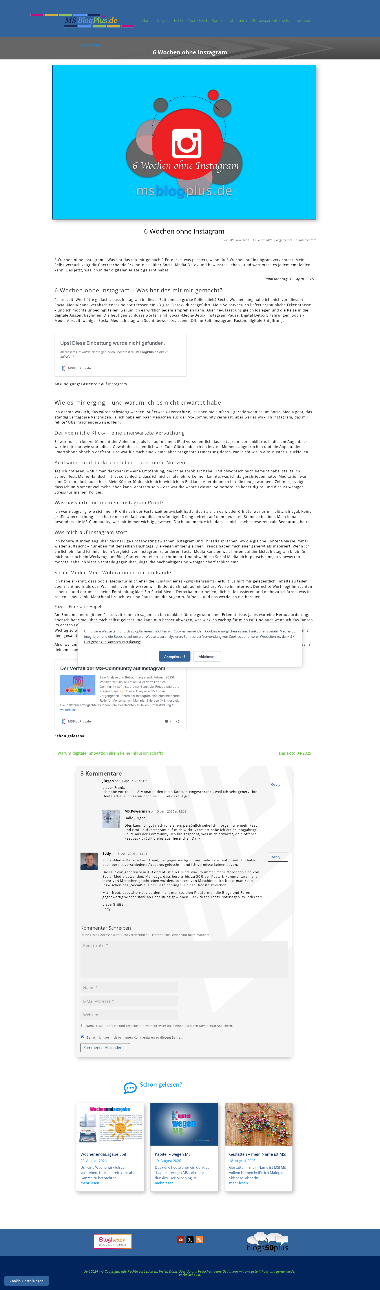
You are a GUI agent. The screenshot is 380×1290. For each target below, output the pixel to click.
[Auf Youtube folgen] (180, 1239)
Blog (161, 20)
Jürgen (108, 780)
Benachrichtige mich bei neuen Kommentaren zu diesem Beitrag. (135, 1037)
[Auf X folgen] (190, 1239)
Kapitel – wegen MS (173, 1154)
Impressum (303, 20)
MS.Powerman (239, 240)
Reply (275, 784)
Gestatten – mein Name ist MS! (257, 1154)
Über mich (238, 20)
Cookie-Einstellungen (27, 1281)
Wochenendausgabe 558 (103, 1154)
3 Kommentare (306, 240)
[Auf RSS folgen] (199, 1239)
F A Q (178, 20)
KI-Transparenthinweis (270, 20)
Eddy (106, 853)
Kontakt (218, 20)
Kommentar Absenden (102, 1047)
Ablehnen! (207, 656)
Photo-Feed (197, 20)
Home (147, 20)
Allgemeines (284, 240)
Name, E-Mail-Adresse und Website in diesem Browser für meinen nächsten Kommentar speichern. (159, 1026)
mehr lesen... (91, 1183)
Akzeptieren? (174, 656)
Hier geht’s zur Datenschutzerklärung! (112, 641)
